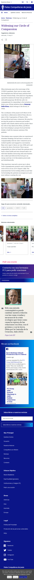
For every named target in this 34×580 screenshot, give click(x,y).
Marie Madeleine (9, 475)
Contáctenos (5, 280)
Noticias (6, 454)
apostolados (10, 208)
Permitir (9, 577)
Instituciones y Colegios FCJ (12, 483)
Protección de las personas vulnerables (16, 529)
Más (8, 252)
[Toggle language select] (32, 2)
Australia (6, 508)
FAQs (5, 533)
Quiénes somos (15, 12)
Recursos (6, 458)
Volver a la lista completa (10, 215)
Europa (6, 512)
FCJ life (24, 208)
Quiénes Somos (8, 437)
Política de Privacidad (10, 525)
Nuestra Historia (27, 12)
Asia (3, 208)
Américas (6, 500)
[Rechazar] (32, 574)
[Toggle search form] (27, 2)
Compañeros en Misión (11, 450)
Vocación (6, 441)
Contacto (6, 462)
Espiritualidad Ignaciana (11, 479)
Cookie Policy (23, 577)
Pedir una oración (9, 487)
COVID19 (18, 208)
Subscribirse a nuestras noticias (12, 425)
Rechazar (15, 577)
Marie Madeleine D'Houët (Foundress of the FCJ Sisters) (16, 353)
